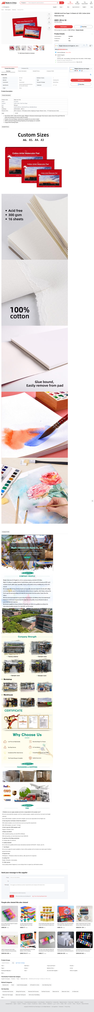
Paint (2, 965)
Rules (92, 7)
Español (19, 1003)
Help (68, 7)
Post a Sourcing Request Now (39, 896)
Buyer (61, 7)
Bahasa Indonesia (85, 1003)
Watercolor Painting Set (21, 994)
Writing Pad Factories (20, 991)
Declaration (61, 1006)
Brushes (71, 965)
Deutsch (44, 1003)
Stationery (14, 9)
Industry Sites (55, 1002)
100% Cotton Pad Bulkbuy (34, 994)
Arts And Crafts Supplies (52, 970)
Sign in (91, 3)
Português (24, 1003)
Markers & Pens (50, 968)
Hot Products (13, 1002)
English (14, 1003)
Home (2, 9)
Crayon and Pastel (51, 965)
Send (12, 896)
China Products (20, 1002)
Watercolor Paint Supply (7, 994)
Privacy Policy (67, 1006)
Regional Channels (63, 1002)
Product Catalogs (21, 962)
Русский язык (34, 1003)
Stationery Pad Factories (33, 991)
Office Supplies (8, 9)
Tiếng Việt (78, 1003)
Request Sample (79, 30)
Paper (2, 968)
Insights (81, 1002)
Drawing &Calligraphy (6, 970)
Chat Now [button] (84, 26)
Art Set (71, 968)
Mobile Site (77, 1002)
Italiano (40, 1003)
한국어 (58, 1003)
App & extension (75, 7)
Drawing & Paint (20, 9)
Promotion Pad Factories (7, 991)
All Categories (6, 7)
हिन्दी (65, 1003)
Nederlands (49, 1003)
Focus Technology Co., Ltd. (38, 1006)
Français (29, 1003)
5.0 (75, 70)
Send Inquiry (63, 26)
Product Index (70, 1002)
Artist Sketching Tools (46, 985)
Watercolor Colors (65, 991)
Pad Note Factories (45, 991)
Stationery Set (5, 985)
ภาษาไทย (69, 1003)
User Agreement (55, 1006)
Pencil (12, 985)
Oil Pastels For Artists (34, 985)
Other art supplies (73, 970)
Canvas (26, 968)
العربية (54, 1003)
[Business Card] (90, 74)
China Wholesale (41, 1002)
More (2, 997)
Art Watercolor (75, 991)
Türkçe (74, 1003)
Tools (25, 970)
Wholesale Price (49, 1002)
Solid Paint (26, 965)
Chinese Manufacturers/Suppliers (30, 1002)
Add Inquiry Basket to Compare (27, 53)
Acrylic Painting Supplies (22, 985)
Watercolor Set (56, 991)
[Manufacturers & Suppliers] (8, 2)
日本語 (62, 1003)
